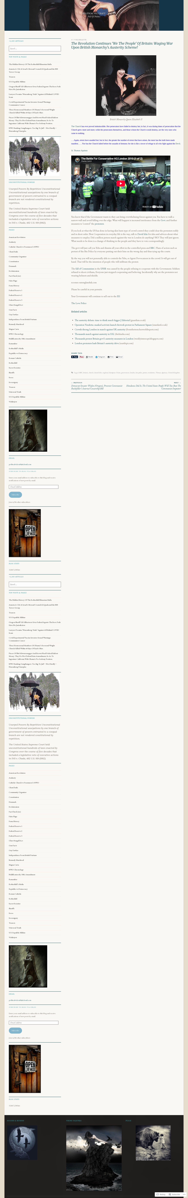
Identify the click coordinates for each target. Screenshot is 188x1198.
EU (118, 296)
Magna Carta (14, 329)
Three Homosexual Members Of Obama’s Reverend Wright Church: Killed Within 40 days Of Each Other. (32, 111)
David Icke (142, 234)
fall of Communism (85, 268)
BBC (152, 247)
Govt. (163, 220)
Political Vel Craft (94, 13)
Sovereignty (13, 382)
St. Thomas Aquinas (79, 150)
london (132, 372)
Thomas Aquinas (161, 372)
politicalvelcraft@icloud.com (20, 464)
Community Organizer (17, 256)
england (105, 372)
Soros (11, 377)
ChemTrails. (13, 251)
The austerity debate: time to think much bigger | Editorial (102, 320)
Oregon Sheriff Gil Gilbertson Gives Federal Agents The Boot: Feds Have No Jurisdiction (35, 88)
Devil (178, 144)
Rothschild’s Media (16, 348)
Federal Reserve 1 (15, 290)
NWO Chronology (16, 334)
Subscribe (15, 494)
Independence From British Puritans (23, 319)
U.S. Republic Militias (17, 81)
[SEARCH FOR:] (35, 49)
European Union (114, 372)
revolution (151, 372)
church (91, 372)
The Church (76, 126)
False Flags (13, 280)
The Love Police (78, 303)
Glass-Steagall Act (16, 305)
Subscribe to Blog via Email (22, 471)
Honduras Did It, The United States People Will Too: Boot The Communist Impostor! (153, 386)
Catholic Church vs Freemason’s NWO (24, 247)
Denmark (12, 266)
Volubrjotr (80, 40)
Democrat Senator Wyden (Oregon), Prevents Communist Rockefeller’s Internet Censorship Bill (96, 386)
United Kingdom (174, 372)
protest (145, 372)
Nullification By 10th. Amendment (22, 338)
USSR (103, 268)
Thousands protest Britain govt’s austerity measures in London (104, 338)
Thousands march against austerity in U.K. (94, 334)
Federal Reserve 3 (15, 300)
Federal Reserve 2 (15, 295)
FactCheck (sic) (15, 276)
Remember (13, 343)
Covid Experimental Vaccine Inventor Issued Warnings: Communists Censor (30, 103)
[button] (126, 85)
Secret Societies (14, 367)
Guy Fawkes (13, 314)
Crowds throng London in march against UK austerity (100, 329)
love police (139, 372)
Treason (12, 76)
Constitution (14, 261)
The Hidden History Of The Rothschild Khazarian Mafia (30, 64)
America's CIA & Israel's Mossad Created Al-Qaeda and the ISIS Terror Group (33, 70)
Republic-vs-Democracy (18, 353)
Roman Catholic (15, 358)
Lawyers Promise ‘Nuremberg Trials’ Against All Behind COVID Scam (34, 95)
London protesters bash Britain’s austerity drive (97, 343)
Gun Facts (13, 309)
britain (85, 372)
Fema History (14, 285)
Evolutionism (14, 271)
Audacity (12, 242)
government (125, 372)
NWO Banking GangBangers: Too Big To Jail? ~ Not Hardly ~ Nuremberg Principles (33, 129)
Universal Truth (15, 392)
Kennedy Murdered (16, 324)
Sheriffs (11, 372)
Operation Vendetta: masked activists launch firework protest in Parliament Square (113, 324)
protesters (99, 223)
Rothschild (13, 363)
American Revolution (17, 237)
